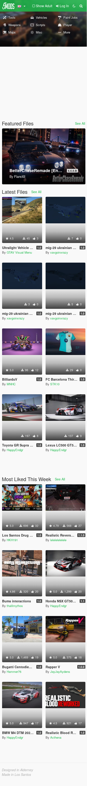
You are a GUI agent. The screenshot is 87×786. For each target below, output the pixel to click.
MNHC (11, 384)
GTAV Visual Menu (19, 252)
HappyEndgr (15, 450)
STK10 (54, 384)
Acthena (55, 737)
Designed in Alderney (17, 770)
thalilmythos (15, 606)
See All (80, 123)
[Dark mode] (74, 6)
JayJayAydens (60, 671)
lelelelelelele (58, 540)
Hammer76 (14, 671)
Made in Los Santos (16, 774)
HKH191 (12, 540)
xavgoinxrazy (59, 252)
